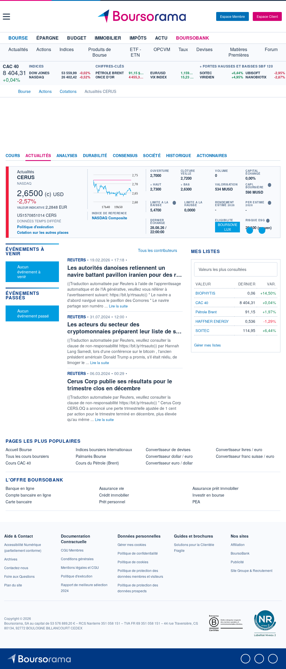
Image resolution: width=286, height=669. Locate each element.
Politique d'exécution (35, 226)
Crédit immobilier (114, 495)
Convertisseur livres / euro (239, 449)
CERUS (26, 177)
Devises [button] (204, 49)
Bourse (18, 38)
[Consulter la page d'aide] (210, 16)
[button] (6, 16)
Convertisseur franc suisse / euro (245, 456)
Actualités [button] (18, 49)
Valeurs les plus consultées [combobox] (222, 269)
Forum (271, 49)
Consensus (125, 155)
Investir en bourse (208, 495)
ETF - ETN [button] (135, 52)
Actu (161, 38)
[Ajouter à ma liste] (262, 230)
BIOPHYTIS (205, 293)
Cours (13, 155)
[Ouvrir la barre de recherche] (203, 16)
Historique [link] (178, 155)
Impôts (138, 38)
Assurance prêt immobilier (215, 488)
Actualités (38, 155)
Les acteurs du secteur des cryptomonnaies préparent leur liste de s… (124, 327)
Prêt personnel (112, 501)
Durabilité (95, 155)
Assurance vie (111, 488)
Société (151, 155)
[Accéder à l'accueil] (8, 90)
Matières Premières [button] (238, 52)
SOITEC (202, 330)
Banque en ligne (20, 488)
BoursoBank (192, 38)
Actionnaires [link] (212, 155)
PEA (196, 501)
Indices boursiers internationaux (104, 449)
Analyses (66, 155)
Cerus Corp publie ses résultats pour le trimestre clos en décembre (119, 384)
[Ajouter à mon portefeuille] (249, 230)
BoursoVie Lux (227, 227)
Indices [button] (66, 49)
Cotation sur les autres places (42, 232)
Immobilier (108, 38)
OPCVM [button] (162, 49)
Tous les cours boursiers (27, 456)
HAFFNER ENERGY (212, 321)
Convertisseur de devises (168, 449)
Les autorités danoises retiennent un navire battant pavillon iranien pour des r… (124, 270)
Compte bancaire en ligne (28, 495)
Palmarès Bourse (91, 456)
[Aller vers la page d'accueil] (144, 16)
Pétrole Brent (206, 311)
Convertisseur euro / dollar (169, 463)
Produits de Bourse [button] (99, 52)
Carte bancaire (19, 501)
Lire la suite (118, 306)
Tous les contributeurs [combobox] (157, 250)
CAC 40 (11, 66)
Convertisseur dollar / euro (169, 456)
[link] (10, 559)
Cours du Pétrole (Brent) (97, 463)
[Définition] (269, 185)
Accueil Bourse (19, 449)
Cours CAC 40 (18, 463)
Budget (76, 38)
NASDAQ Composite (109, 217)
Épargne (47, 38)
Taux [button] (183, 49)
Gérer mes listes (207, 345)
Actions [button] (43, 49)
